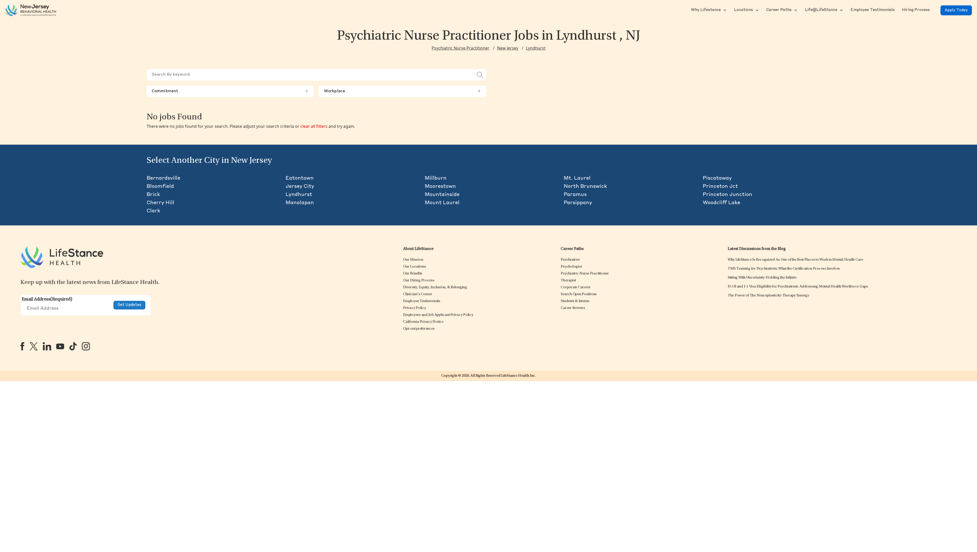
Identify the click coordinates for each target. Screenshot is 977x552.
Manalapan (300, 202)
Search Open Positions (579, 294)
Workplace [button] (402, 91)
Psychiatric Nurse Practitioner (460, 48)
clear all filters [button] (313, 126)
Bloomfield (160, 186)
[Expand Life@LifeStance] (841, 10)
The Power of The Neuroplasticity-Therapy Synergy (768, 295)
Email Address (47, 299)
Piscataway (717, 178)
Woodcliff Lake (721, 202)
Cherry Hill (160, 202)
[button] (705, 10)
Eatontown (300, 178)
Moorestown (440, 186)
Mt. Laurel (577, 178)
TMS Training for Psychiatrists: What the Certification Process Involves (784, 269)
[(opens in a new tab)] (22, 346)
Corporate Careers (576, 287)
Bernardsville (163, 178)
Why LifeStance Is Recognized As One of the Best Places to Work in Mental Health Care (795, 260)
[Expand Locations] (757, 10)
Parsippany (578, 202)
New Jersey (507, 48)
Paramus (575, 194)
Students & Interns (575, 301)
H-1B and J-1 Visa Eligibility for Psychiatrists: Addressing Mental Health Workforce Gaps (798, 287)
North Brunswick (585, 186)
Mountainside (442, 194)
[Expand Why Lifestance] (724, 10)
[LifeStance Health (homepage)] (30, 10)
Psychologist (571, 267)
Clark (153, 211)
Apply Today (956, 10)
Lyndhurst (536, 48)
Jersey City (300, 186)
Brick (153, 194)
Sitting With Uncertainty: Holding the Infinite (762, 278)
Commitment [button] (230, 91)
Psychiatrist (570, 260)
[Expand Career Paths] (795, 10)
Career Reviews (573, 308)
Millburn (435, 178)
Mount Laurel (442, 202)
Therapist (568, 280)
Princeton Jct (720, 186)
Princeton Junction (727, 194)
